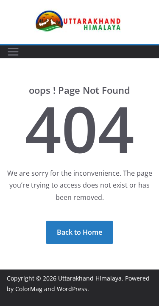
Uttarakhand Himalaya (90, 278)
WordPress (72, 289)
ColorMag (28, 289)
